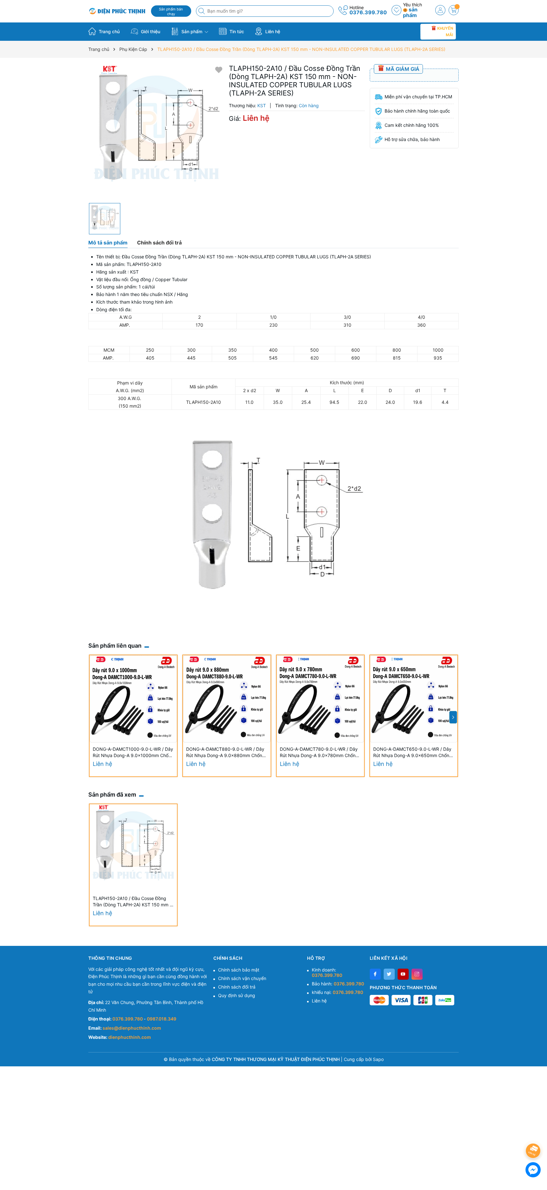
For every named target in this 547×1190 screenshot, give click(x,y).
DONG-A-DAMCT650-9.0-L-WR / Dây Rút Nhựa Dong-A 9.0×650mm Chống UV (412, 752)
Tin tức (236, 31)
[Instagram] (417, 974)
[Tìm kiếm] (202, 11)
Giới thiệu (150, 31)
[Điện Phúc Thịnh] (117, 11)
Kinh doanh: (327, 972)
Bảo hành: (338, 983)
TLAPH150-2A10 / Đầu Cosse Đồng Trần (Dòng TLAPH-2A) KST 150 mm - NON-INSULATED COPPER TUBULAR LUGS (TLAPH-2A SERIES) (132, 902)
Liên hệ (272, 31)
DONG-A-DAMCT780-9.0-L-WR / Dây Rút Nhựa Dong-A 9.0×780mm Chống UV (319, 752)
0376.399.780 (368, 12)
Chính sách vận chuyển (242, 978)
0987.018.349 (161, 1018)
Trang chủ (108, 31)
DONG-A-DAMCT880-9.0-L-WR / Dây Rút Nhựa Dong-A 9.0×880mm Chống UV (225, 752)
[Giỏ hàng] (454, 10)
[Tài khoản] (440, 10)
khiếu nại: (337, 992)
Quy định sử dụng (236, 995)
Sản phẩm (192, 31)
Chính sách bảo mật (238, 969)
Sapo (378, 1059)
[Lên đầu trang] (534, 1133)
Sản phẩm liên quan (114, 645)
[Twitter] (389, 974)
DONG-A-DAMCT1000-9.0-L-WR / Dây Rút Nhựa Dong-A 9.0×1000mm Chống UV (133, 752)
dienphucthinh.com (129, 1037)
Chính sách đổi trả (236, 987)
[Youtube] (403, 974)
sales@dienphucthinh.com (132, 1028)
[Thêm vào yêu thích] (219, 69)
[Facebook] (375, 974)
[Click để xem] (156, 132)
